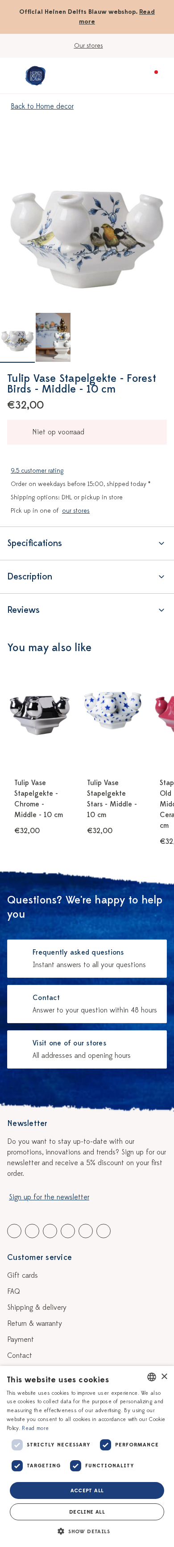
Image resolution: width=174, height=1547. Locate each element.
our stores (76, 510)
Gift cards (22, 1275)
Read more (35, 1428)
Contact (19, 1355)
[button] (87, 1531)
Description (29, 576)
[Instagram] (103, 1231)
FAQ (13, 1291)
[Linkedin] (50, 1231)
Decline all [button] (87, 1511)
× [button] (164, 1376)
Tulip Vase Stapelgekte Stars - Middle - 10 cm (112, 798)
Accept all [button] (87, 1490)
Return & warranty (34, 1323)
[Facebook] (14, 1231)
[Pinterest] (86, 1231)
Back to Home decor (42, 106)
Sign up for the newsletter (49, 1197)
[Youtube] (32, 1231)
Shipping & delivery (36, 1307)
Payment (20, 1339)
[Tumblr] (68, 1231)
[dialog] (87, 1456)
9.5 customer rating (37, 470)
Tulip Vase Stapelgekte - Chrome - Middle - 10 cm (38, 798)
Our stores (88, 45)
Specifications (34, 543)
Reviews (23, 610)
